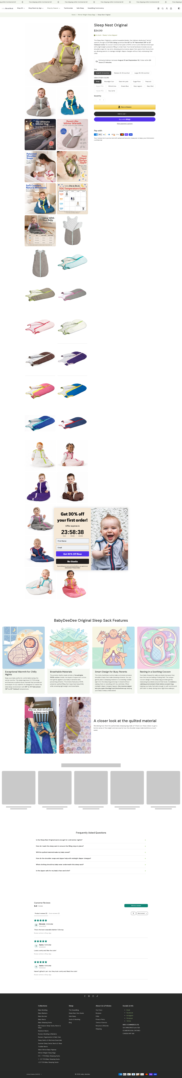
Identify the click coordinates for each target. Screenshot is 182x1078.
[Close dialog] (125, 510)
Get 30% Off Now (72, 553)
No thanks (72, 561)
